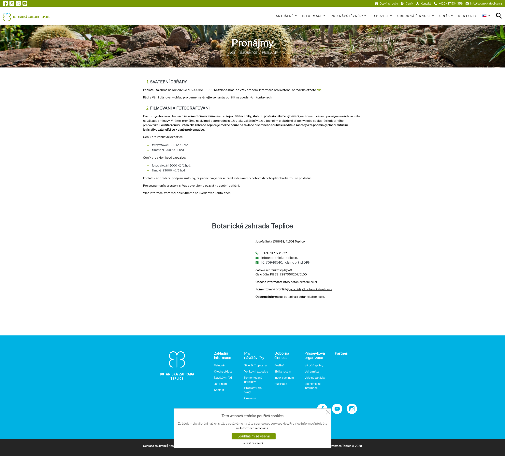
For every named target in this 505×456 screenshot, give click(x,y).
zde (319, 90)
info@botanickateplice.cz (279, 258)
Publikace (280, 383)
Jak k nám (220, 383)
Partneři (341, 353)
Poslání (278, 365)
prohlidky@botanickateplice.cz (311, 289)
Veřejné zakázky (315, 377)
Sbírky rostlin (282, 371)
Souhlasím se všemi (254, 436)
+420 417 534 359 (274, 253)
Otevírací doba (223, 371)
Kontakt (219, 389)
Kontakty (467, 16)
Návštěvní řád (223, 377)
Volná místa (312, 371)
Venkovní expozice (256, 371)
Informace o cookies (254, 428)
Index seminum (284, 377)
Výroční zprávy (314, 365)
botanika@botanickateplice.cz (304, 297)
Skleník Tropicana (255, 365)
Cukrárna (250, 398)
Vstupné (219, 365)
